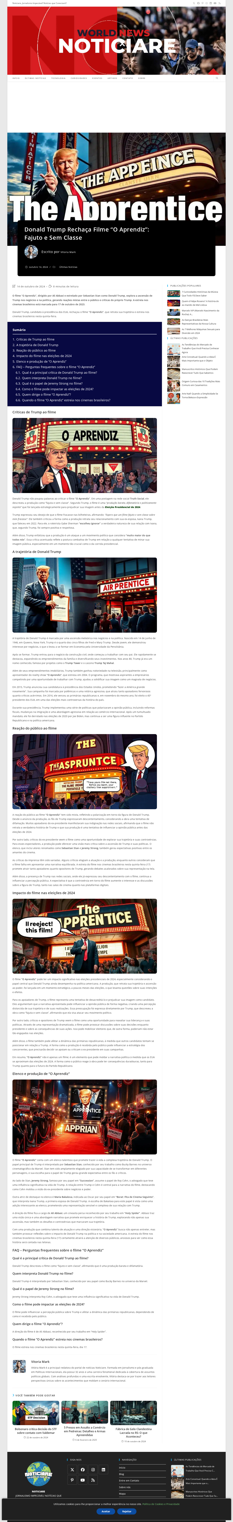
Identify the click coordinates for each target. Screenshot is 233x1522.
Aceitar (106, 1511)
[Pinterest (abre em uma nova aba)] (203, 3)
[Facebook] (82, 1469)
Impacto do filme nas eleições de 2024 (42, 356)
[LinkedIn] (103, 1469)
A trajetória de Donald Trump (35, 345)
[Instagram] (93, 1469)
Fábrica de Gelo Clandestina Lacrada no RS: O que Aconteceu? (134, 1433)
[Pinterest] (72, 1480)
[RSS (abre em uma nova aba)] (219, 3)
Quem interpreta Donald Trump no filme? (49, 378)
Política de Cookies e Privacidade (161, 1504)
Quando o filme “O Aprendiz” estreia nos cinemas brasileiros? (63, 400)
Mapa (122, 1493)
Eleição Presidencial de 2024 (122, 507)
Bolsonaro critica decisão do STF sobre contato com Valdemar (36, 1431)
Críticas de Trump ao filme (33, 339)
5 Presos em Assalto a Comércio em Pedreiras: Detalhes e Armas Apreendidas (84, 1431)
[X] (72, 1469)
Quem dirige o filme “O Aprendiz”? (43, 394)
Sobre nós (124, 1487)
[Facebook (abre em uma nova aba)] (198, 3)
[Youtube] (82, 1480)
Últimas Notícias (68, 266)
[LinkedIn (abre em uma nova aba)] (211, 3)
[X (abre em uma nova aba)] (194, 3)
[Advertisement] (116, 107)
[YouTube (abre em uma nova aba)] (215, 3)
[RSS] (93, 1480)
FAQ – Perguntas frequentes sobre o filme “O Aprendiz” (54, 367)
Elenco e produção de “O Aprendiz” (39, 361)
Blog (121, 1474)
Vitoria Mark (68, 252)
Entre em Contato (129, 1480)
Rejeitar (126, 1511)
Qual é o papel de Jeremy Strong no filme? (49, 383)
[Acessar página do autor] (19, 1366)
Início (122, 1467)
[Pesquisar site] (217, 78)
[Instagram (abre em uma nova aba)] (207, 3)
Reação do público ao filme (34, 350)
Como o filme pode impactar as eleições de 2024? (54, 389)
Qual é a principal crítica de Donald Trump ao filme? (56, 372)
